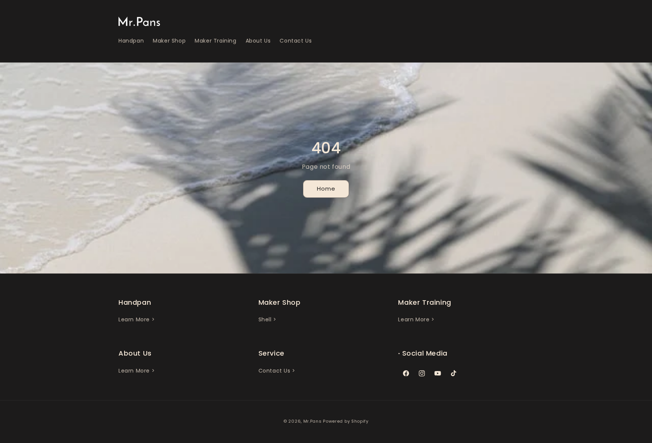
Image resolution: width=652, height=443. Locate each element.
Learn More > (136, 319)
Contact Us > (276, 370)
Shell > (267, 319)
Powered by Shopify (346, 421)
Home (326, 188)
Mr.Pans (312, 421)
